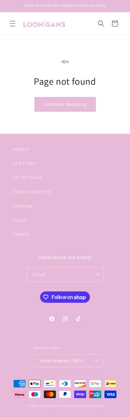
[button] (13, 24)
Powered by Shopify (87, 405)
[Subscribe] (96, 274)
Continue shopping (65, 104)
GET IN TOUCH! (28, 177)
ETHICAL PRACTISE (31, 192)
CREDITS (21, 234)
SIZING (20, 220)
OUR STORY (24, 163)
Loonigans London (54, 405)
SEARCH (21, 149)
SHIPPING (22, 206)
